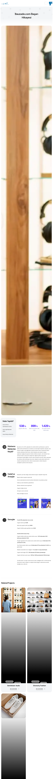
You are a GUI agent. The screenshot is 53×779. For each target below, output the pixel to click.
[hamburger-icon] (46, 3)
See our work (13, 688)
